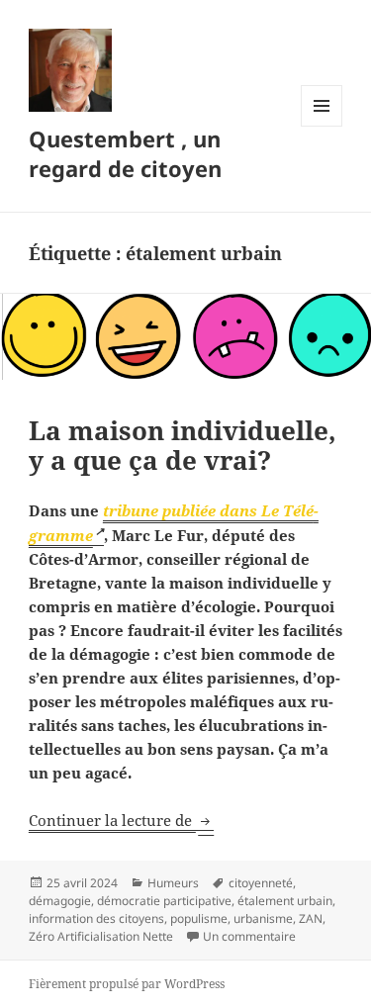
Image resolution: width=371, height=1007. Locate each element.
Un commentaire (249, 936)
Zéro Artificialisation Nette (101, 936)
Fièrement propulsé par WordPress (127, 983)
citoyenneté (261, 882)
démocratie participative (164, 900)
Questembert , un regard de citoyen (125, 153)
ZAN (311, 918)
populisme (199, 918)
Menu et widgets (322, 126)
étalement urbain (284, 900)
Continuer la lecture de (121, 820)
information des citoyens (96, 918)
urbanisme (263, 918)
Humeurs (173, 882)
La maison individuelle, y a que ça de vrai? (182, 445)
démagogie (60, 900)
